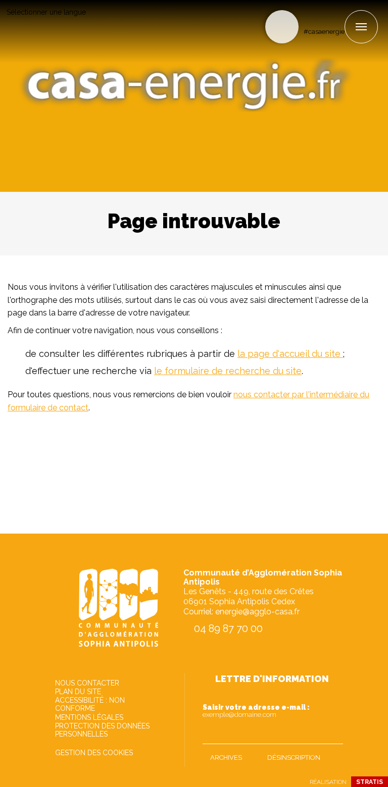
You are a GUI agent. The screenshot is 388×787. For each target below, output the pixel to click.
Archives (226, 757)
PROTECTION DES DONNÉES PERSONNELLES (102, 730)
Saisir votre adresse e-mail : (256, 710)
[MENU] (361, 26)
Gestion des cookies (94, 753)
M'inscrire (333, 734)
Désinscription (293, 757)
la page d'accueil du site (290, 353)
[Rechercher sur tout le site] (282, 26)
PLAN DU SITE (78, 692)
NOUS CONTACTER (87, 683)
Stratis (369, 781)
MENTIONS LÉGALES (89, 717)
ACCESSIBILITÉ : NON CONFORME (90, 704)
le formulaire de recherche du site (228, 370)
